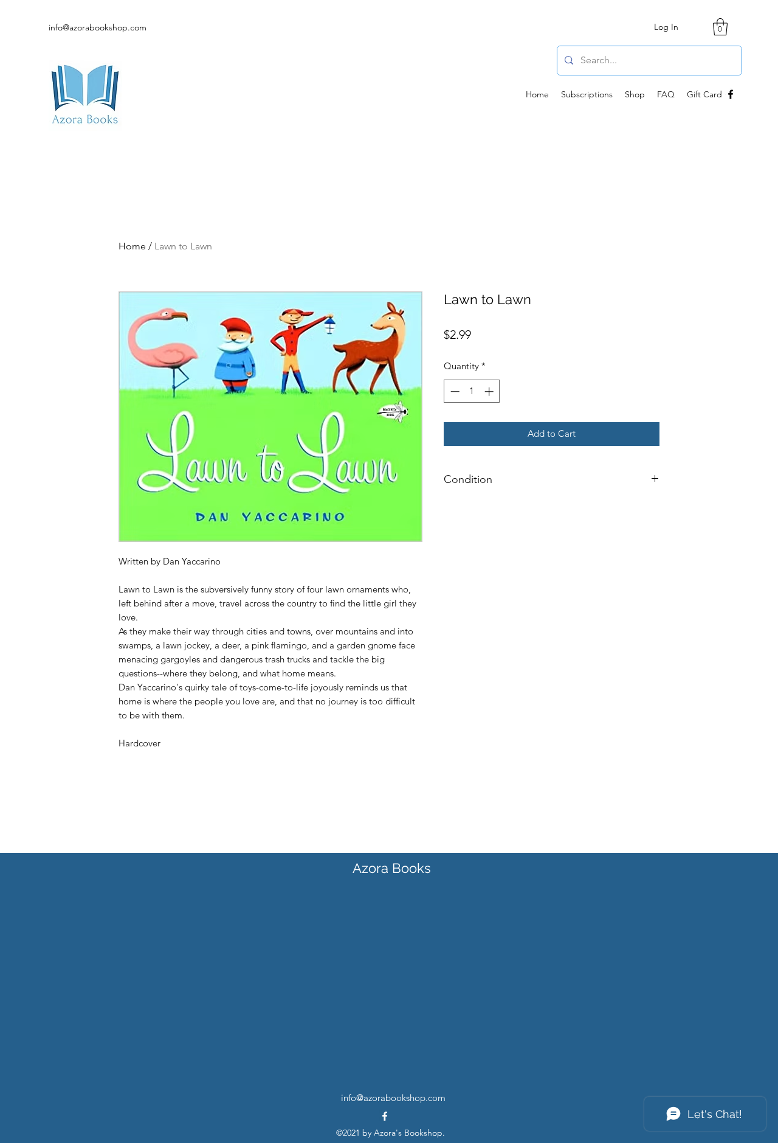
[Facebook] (731, 94)
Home (132, 246)
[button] (720, 27)
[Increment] (490, 391)
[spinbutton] (472, 391)
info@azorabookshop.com (97, 27)
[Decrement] (454, 391)
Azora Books (392, 868)
